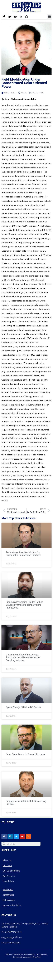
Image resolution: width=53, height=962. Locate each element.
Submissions (9, 900)
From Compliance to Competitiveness (25, 754)
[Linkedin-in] (21, 16)
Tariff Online (8, 895)
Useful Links (8, 881)
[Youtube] (15, 16)
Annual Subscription (12, 905)
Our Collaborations (11, 871)
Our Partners (9, 876)
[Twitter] (9, 16)
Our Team (7, 865)
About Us (7, 860)
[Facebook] (4, 836)
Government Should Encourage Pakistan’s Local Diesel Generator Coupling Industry (23, 657)
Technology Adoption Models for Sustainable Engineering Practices (23, 553)
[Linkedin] (10, 836)
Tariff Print (8, 889)
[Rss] (28, 836)
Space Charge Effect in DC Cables (23, 707)
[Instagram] (26, 16)
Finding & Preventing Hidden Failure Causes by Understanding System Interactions (24, 605)
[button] (49, 16)
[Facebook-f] (4, 16)
